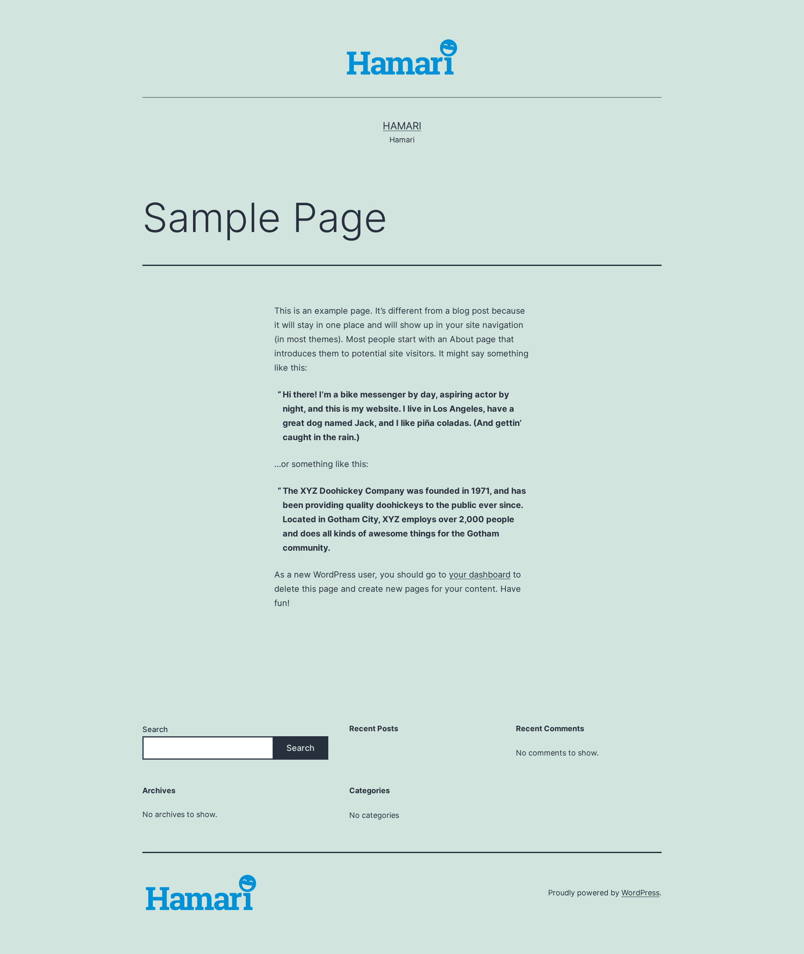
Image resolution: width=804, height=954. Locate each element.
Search (155, 729)
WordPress (640, 892)
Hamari (402, 126)
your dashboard (479, 575)
